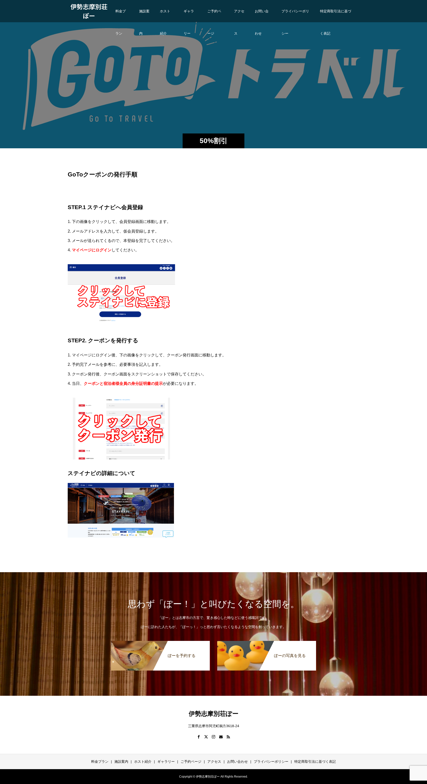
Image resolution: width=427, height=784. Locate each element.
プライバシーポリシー (295, 15)
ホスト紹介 (165, 15)
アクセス (239, 15)
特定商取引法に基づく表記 (335, 15)
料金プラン (120, 15)
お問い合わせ (262, 15)
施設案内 (144, 15)
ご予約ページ (214, 15)
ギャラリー (189, 15)
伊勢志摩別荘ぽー (88, 11)
